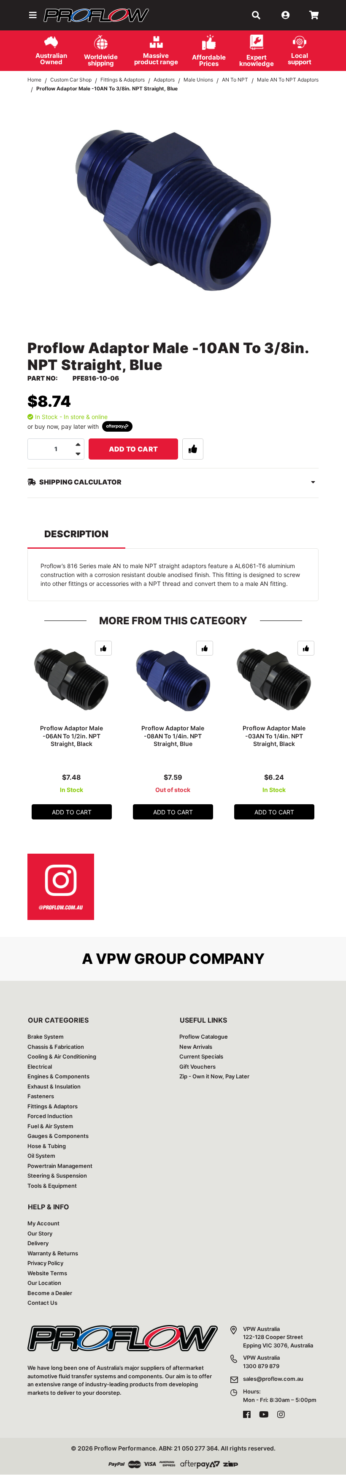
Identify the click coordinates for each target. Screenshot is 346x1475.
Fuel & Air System (50, 1126)
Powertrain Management (59, 1165)
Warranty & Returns (52, 1253)
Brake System (45, 1036)
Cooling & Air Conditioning (61, 1056)
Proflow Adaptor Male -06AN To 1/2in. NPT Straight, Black (71, 736)
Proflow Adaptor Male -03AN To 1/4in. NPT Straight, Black (274, 736)
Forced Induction (50, 1116)
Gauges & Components (58, 1135)
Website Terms (47, 1273)
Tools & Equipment (52, 1185)
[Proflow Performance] (96, 15)
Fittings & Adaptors (52, 1106)
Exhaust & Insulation (54, 1086)
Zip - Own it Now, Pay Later (214, 1076)
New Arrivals (195, 1046)
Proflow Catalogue (203, 1036)
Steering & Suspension (57, 1175)
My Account (43, 1223)
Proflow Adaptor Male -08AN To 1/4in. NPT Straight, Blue (172, 736)
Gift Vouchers (197, 1066)
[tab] (76, 538)
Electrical (39, 1066)
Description (76, 533)
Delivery (38, 1243)
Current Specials (201, 1056)
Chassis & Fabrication (55, 1046)
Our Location (44, 1282)
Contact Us (42, 1302)
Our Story (39, 1233)
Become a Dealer (49, 1293)
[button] (32, 15)
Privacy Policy (45, 1263)
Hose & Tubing (46, 1146)
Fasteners (40, 1096)
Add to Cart (133, 449)
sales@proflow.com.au (273, 1378)
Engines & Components (58, 1076)
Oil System (41, 1155)
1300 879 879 (261, 1366)
